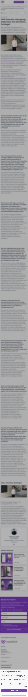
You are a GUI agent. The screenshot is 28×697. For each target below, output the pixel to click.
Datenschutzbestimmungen (19, 680)
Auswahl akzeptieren (14, 694)
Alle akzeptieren (14, 690)
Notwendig (5, 684)
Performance (15, 684)
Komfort (23, 684)
